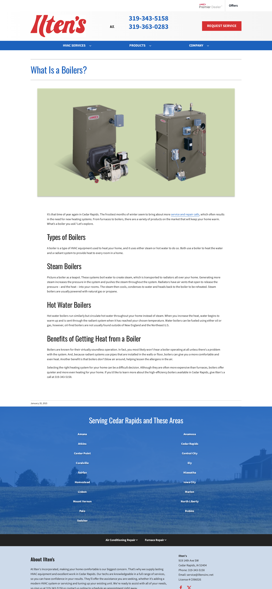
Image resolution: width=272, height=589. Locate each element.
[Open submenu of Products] (152, 45)
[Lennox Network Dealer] (212, 5)
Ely (190, 463)
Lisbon (82, 492)
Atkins (82, 444)
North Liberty (190, 501)
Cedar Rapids (189, 444)
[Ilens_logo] (58, 16)
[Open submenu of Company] (210, 45)
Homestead (82, 482)
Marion (189, 492)
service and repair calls (185, 214)
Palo (82, 511)
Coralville (82, 463)
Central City (189, 453)
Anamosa (190, 434)
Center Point (82, 453)
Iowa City (190, 482)
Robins (189, 511)
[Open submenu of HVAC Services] (92, 45)
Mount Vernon (82, 501)
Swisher (82, 521)
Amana (82, 434)
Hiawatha (189, 473)
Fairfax (82, 473)
